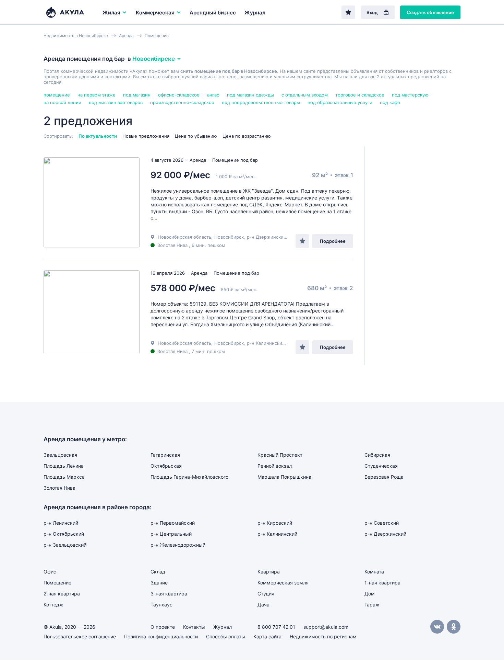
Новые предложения (145, 136)
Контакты (194, 627)
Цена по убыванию (196, 136)
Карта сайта (267, 636)
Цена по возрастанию (247, 136)
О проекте (163, 627)
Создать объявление (430, 12)
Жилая (111, 12)
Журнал (254, 12)
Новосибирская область (184, 237)
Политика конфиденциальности (161, 636)
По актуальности (98, 136)
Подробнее (333, 241)
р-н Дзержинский (266, 237)
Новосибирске (153, 58)
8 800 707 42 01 (276, 627)
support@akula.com (325, 627)
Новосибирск (229, 237)
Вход (372, 12)
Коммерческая (155, 12)
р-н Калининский (266, 343)
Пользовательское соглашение (80, 636)
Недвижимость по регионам (323, 636)
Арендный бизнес (213, 12)
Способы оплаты (225, 636)
